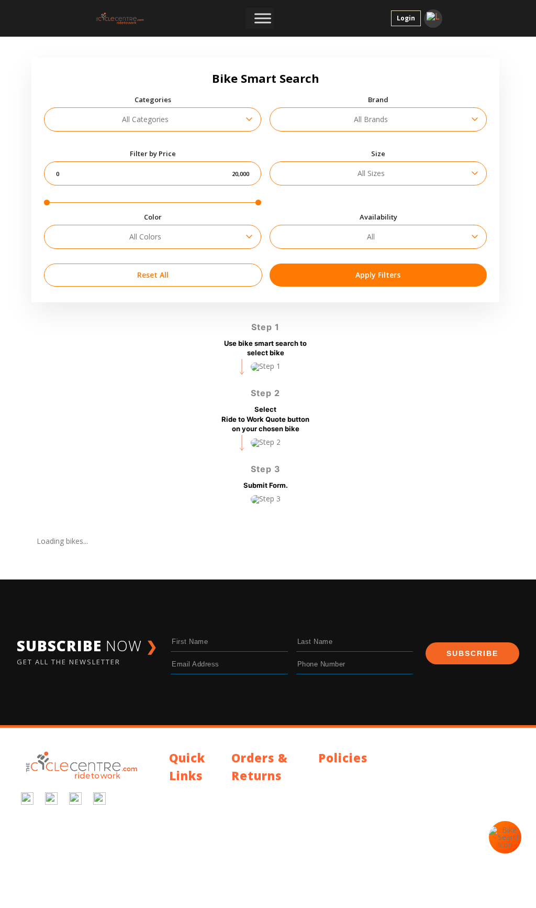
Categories (153, 99)
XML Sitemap (191, 883)
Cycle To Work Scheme (193, 854)
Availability (378, 217)
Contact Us (188, 793)
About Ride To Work (193, 834)
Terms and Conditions (355, 788)
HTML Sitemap (194, 871)
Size (378, 153)
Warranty (246, 818)
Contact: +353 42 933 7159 (364, 838)
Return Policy (253, 806)
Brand (378, 99)
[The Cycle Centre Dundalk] (125, 18)
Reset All (153, 275)
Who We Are (190, 818)
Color (153, 217)
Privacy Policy (341, 775)
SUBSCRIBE (472, 653)
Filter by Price (153, 153)
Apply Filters (377, 275)
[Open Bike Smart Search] (505, 837)
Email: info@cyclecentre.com (366, 825)
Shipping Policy (256, 793)
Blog (177, 806)
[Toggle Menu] (262, 18)
